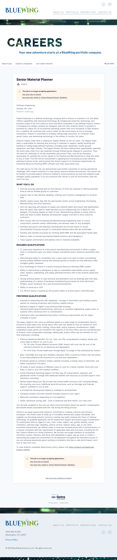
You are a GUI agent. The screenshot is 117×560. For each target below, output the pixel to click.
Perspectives (88, 12)
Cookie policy (64, 503)
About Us (58, 12)
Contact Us (105, 12)
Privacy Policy (11, 539)
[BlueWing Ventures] (22, 10)
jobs (7, 63)
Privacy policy (53, 503)
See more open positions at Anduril (59, 478)
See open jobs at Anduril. (31, 94)
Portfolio (72, 12)
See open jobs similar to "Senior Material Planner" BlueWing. (44, 97)
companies (24, 63)
